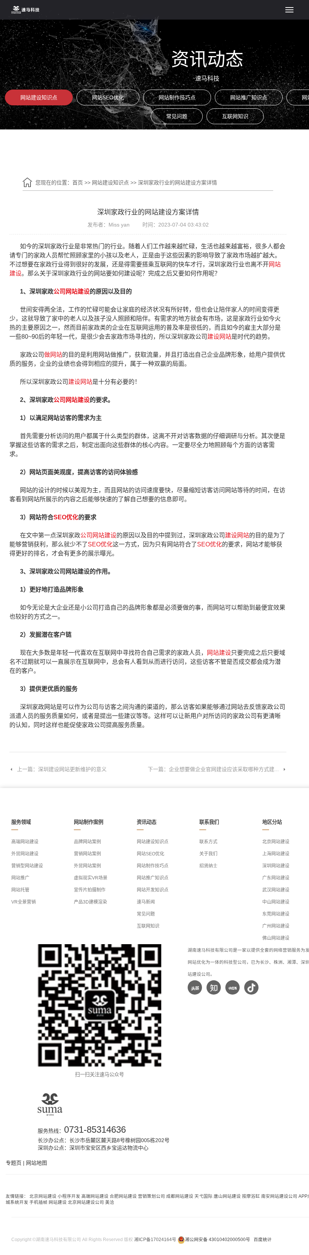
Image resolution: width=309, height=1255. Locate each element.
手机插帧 (38, 1202)
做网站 (53, 354)
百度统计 (263, 1239)
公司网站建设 (72, 291)
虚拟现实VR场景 (90, 878)
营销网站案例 (87, 853)
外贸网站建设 (24, 853)
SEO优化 (66, 517)
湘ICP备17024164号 (155, 1239)
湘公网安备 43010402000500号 (217, 1239)
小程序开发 (69, 1196)
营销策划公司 (151, 1196)
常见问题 (176, 116)
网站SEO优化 (108, 97)
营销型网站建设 (27, 866)
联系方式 (208, 841)
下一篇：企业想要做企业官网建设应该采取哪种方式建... (213, 769)
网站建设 (219, 653)
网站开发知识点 (152, 890)
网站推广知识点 (248, 97)
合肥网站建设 (123, 1196)
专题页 (13, 1163)
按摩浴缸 (251, 1196)
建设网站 (219, 336)
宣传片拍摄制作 (90, 890)
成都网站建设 (179, 1196)
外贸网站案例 (87, 866)
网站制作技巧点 (177, 97)
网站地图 (36, 1163)
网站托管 (20, 890)
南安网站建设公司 (279, 1196)
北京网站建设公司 (86, 1202)
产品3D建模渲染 (90, 902)
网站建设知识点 (38, 97)
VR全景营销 (23, 902)
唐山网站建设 (227, 1196)
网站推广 (20, 878)
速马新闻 (146, 902)
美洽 (109, 1202)
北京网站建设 (43, 1196)
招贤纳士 (208, 866)
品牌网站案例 (87, 841)
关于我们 (208, 853)
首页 (77, 183)
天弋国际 (203, 1196)
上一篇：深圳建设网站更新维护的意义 (62, 769)
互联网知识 (235, 116)
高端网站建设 (24, 841)
